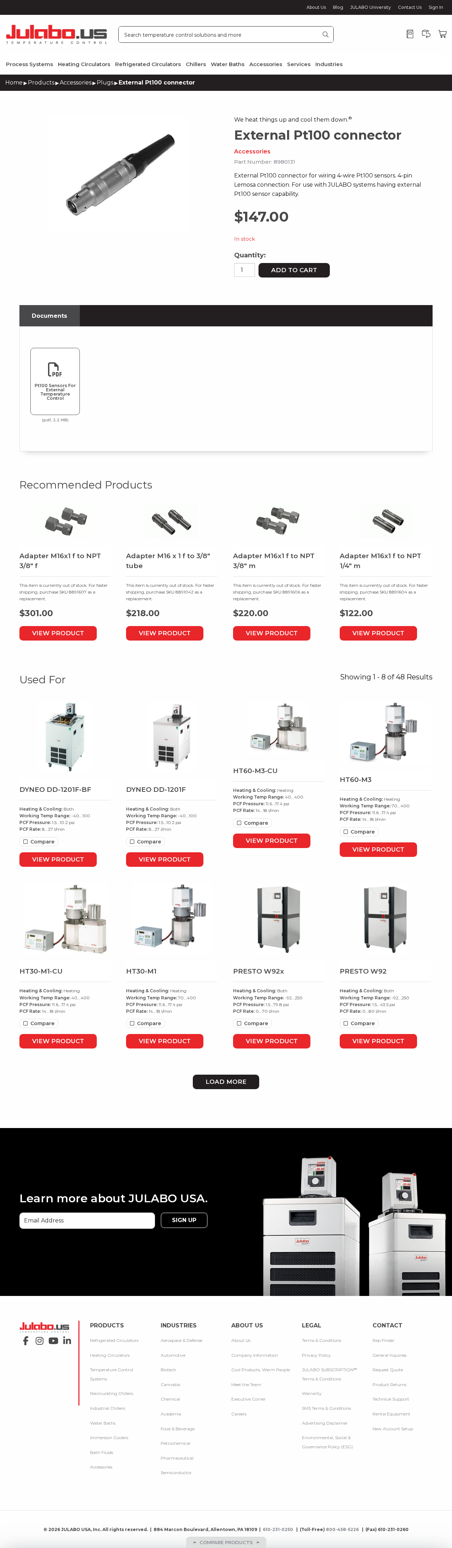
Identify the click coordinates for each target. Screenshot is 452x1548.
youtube (51, 1338)
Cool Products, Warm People (260, 1369)
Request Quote (388, 1369)
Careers (238, 1413)
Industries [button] (329, 64)
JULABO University (370, 7)
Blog (338, 7)
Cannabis (170, 1384)
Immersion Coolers (109, 1437)
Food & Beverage (178, 1428)
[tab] (49, 316)
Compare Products (226, 1542)
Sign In (436, 7)
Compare (42, 842)
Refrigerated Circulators (114, 1340)
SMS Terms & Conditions (326, 1408)
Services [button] (298, 64)
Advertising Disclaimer (325, 1423)
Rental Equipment (391, 1413)
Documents (49, 315)
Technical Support (391, 1399)
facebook (23, 1338)
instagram (37, 1338)
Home (14, 82)
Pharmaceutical (177, 1458)
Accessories (75, 82)
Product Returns (389, 1384)
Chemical (170, 1399)
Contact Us (410, 7)
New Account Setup (393, 1428)
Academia (171, 1413)
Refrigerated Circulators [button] (148, 64)
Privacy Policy (316, 1355)
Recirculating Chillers (111, 1393)
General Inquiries (389, 1355)
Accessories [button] (265, 64)
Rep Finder (383, 1340)
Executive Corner (248, 1399)
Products (41, 82)
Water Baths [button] (227, 64)
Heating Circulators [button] (84, 64)
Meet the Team (246, 1384)
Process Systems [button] (29, 64)
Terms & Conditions (321, 1340)
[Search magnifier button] (325, 34)
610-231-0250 (278, 1529)
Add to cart (294, 270)
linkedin (65, 1338)
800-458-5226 (343, 1529)
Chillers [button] (196, 64)
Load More (226, 1081)
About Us (316, 7)
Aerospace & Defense (181, 1340)
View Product (58, 633)
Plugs (105, 82)
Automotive (173, 1355)
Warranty (312, 1393)
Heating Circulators (110, 1355)
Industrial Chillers (107, 1408)
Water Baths (102, 1423)
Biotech (168, 1369)
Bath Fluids (101, 1452)
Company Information (254, 1355)
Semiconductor (176, 1472)
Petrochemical (175, 1443)
